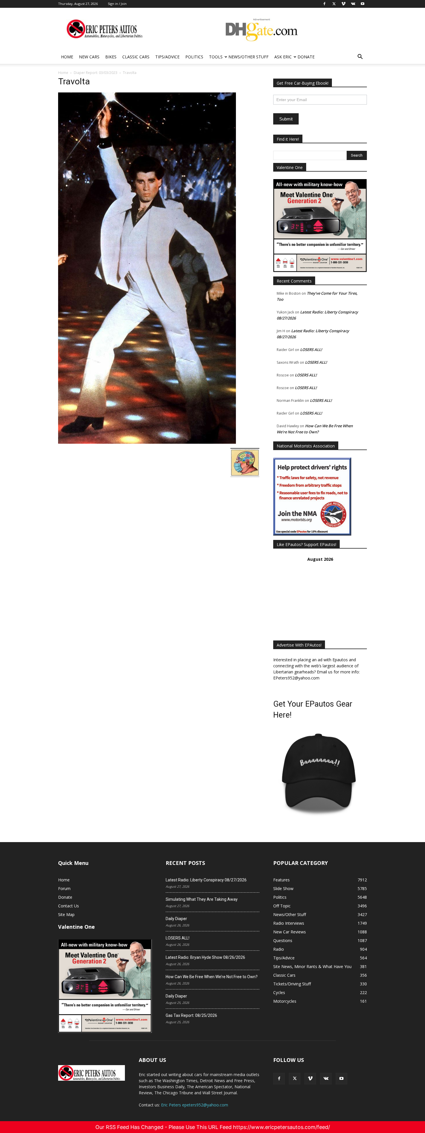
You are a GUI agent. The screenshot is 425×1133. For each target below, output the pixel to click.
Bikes (111, 57)
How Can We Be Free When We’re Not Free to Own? (212, 976)
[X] (294, 1078)
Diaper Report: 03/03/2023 (95, 72)
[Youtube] (341, 1078)
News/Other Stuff (248, 57)
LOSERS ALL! (311, 349)
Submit (286, 118)
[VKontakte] (326, 1078)
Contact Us (68, 906)
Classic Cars (135, 57)
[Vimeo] (310, 1078)
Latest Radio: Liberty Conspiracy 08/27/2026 (206, 880)
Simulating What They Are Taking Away (202, 899)
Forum (64, 888)
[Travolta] (147, 442)
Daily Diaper (176, 918)
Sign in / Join (117, 3)
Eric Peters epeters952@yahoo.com (194, 1105)
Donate (306, 57)
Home (67, 57)
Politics (194, 57)
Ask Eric (283, 57)
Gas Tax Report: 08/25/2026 (191, 1015)
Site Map (66, 914)
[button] (360, 57)
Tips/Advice (167, 57)
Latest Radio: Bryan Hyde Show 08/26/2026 (205, 957)
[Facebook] (279, 1078)
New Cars (89, 57)
